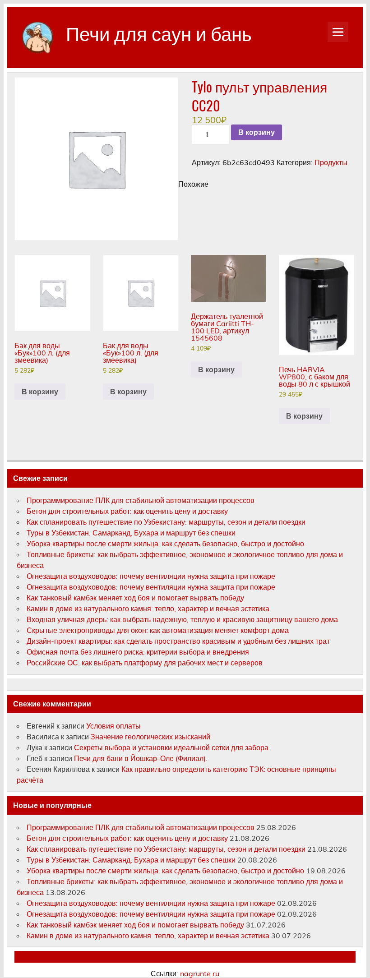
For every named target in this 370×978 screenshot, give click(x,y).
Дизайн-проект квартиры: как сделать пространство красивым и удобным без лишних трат (178, 641)
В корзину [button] (40, 391)
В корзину (256, 132)
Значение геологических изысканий (151, 736)
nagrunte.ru (199, 973)
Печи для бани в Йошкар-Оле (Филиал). (141, 758)
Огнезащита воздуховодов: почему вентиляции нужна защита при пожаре (151, 576)
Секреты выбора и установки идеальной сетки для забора (171, 747)
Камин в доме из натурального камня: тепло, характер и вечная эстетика (148, 608)
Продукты (330, 162)
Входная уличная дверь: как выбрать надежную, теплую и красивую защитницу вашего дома (182, 619)
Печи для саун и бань (159, 32)
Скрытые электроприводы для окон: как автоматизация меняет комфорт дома (158, 630)
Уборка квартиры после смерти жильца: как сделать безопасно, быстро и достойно (165, 543)
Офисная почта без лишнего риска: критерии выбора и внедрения (138, 651)
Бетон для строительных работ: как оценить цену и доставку (127, 511)
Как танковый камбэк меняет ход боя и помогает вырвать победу (135, 597)
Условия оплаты (113, 725)
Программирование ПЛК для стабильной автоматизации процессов (140, 500)
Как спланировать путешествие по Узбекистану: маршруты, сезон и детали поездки (166, 521)
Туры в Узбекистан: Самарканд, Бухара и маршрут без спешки (131, 532)
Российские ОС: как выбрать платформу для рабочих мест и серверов (145, 662)
